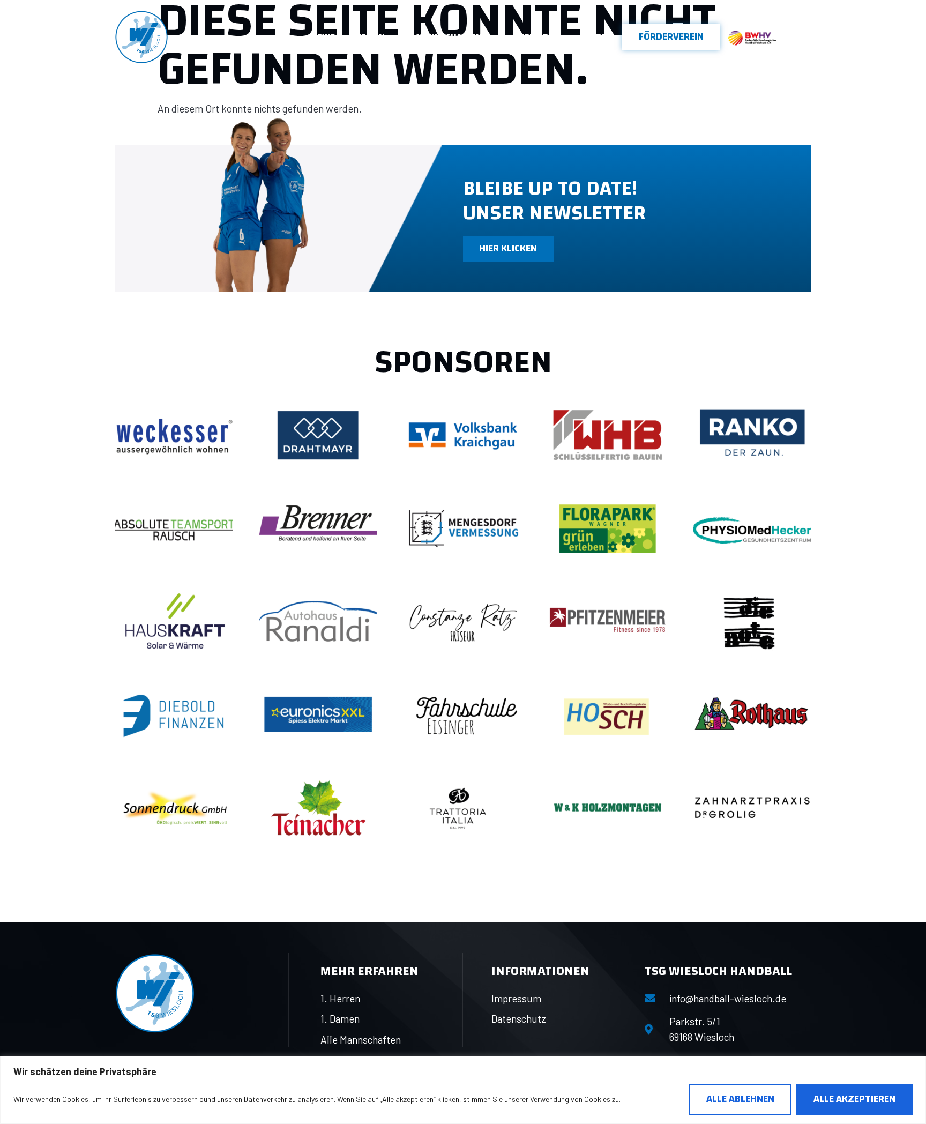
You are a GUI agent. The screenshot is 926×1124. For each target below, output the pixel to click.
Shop (595, 36)
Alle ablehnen (740, 1099)
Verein (370, 36)
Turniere (533, 36)
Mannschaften (449, 36)
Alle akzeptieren (854, 1099)
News (323, 36)
